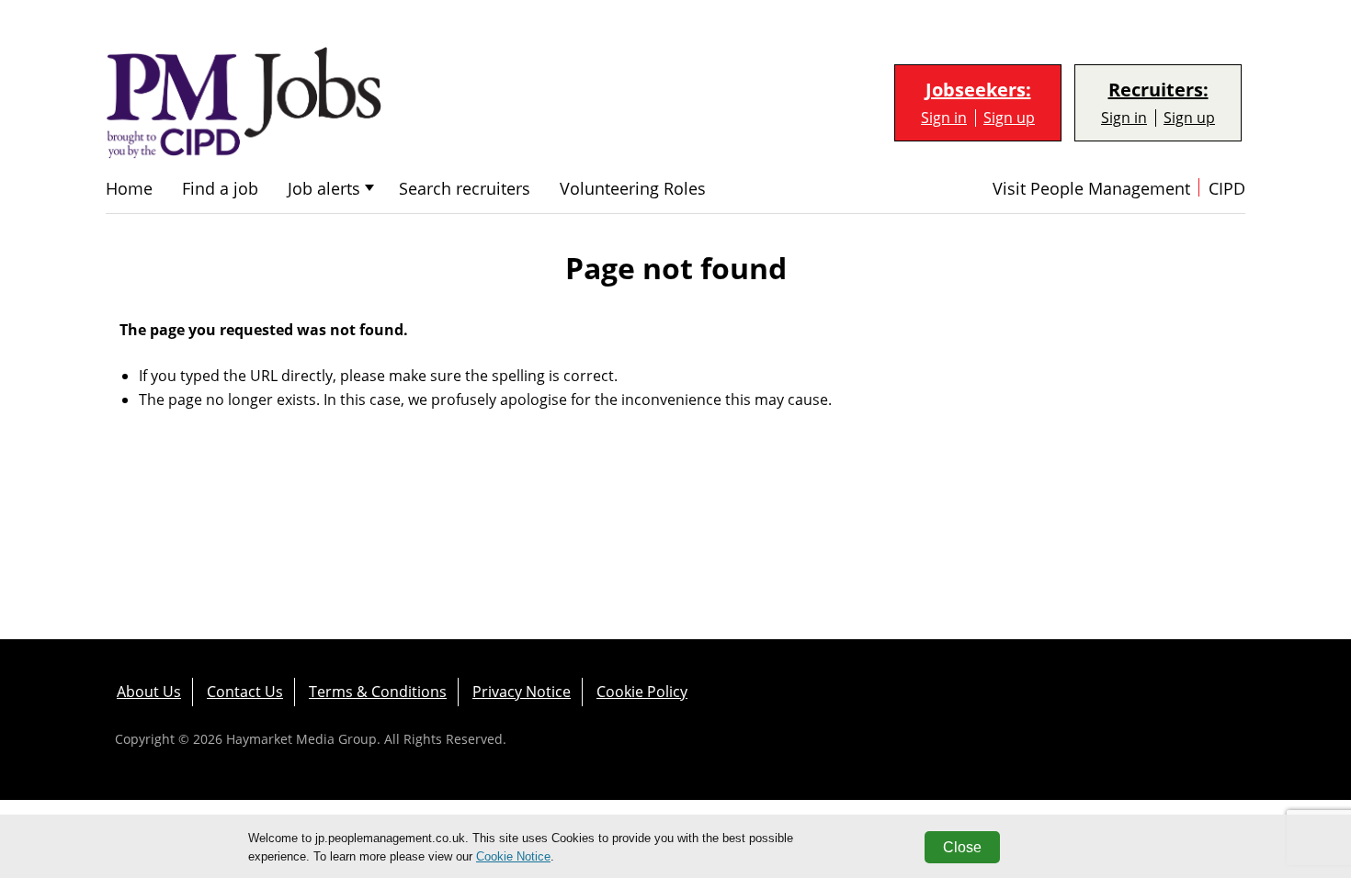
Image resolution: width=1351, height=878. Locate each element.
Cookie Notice (513, 856)
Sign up (1009, 118)
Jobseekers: (978, 90)
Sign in (944, 118)
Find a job (220, 188)
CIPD (1227, 188)
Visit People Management (1091, 188)
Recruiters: (1158, 90)
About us (149, 691)
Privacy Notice (521, 691)
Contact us (245, 691)
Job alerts (324, 188)
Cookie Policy (641, 691)
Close (962, 847)
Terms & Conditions (378, 691)
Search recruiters (464, 188)
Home (129, 188)
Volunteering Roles (633, 188)
